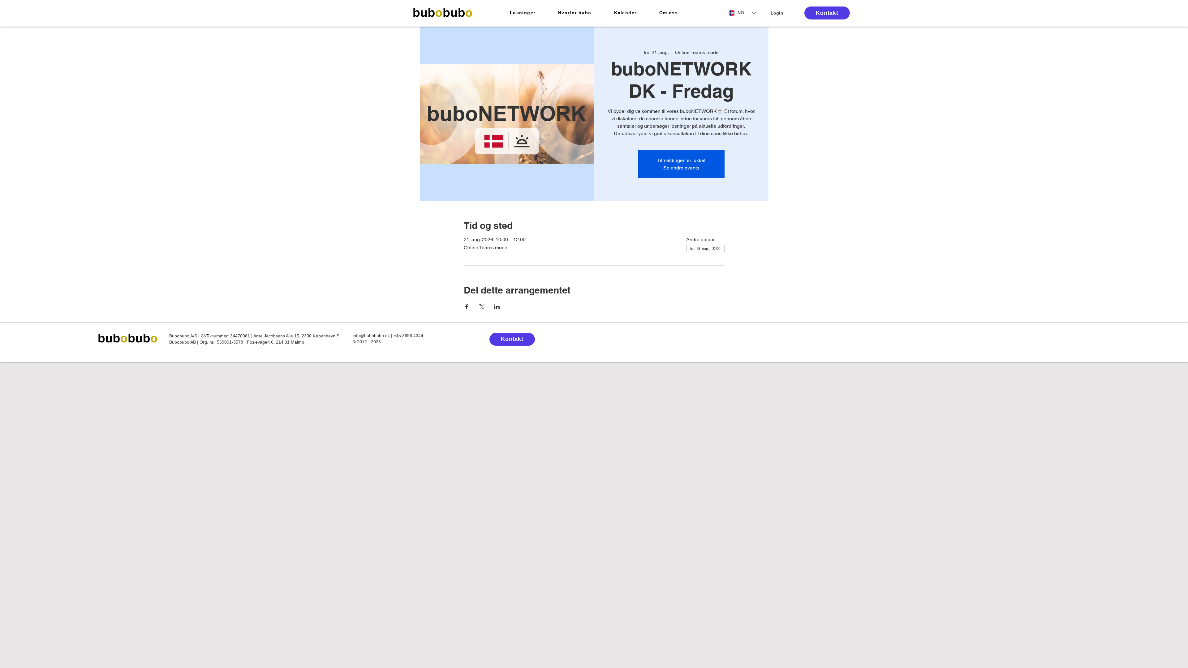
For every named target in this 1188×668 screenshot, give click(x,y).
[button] (522, 13)
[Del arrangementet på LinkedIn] (497, 306)
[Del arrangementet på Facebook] (467, 306)
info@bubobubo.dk (371, 335)
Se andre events (681, 168)
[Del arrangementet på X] (482, 306)
